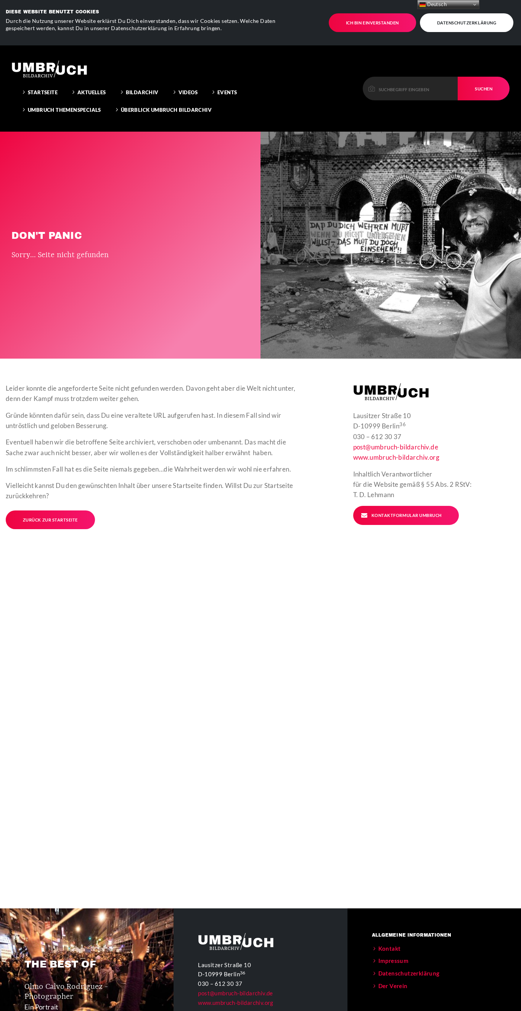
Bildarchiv (142, 92)
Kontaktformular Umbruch (406, 515)
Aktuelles (91, 92)
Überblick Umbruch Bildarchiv (166, 110)
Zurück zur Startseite (50, 519)
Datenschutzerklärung (467, 22)
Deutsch (436, 4)
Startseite (43, 92)
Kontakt (389, 948)
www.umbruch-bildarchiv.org (396, 457)
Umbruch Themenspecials (64, 110)
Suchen (483, 88)
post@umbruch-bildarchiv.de (395, 447)
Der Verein (393, 985)
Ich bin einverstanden (372, 22)
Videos (188, 92)
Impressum (393, 960)
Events (227, 92)
